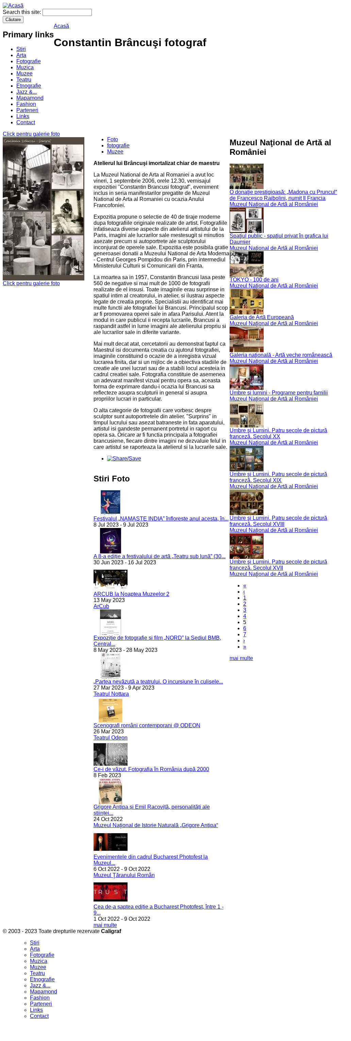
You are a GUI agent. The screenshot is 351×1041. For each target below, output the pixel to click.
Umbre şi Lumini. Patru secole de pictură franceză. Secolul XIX (278, 477)
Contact (25, 122)
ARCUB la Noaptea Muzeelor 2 (131, 594)
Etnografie (28, 86)
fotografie (118, 145)
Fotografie (28, 61)
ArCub (101, 606)
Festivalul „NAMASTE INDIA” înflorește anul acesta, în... (161, 519)
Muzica (25, 67)
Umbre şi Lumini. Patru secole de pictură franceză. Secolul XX (278, 433)
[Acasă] (13, 5)
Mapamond (30, 98)
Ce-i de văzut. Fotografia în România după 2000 (151, 769)
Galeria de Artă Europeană (262, 317)
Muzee (24, 73)
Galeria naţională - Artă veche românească (281, 355)
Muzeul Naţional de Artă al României (274, 204)
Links (22, 116)
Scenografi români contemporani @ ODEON (147, 725)
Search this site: (23, 12)
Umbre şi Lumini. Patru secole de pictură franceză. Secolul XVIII (278, 521)
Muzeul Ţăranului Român (124, 875)
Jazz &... (26, 92)
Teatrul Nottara (111, 694)
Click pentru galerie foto (31, 134)
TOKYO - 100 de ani (254, 279)
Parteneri (27, 110)
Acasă (61, 26)
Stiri (21, 49)
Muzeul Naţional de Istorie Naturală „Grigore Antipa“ (156, 825)
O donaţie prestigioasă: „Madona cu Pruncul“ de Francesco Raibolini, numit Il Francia (283, 195)
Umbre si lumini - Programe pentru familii (279, 393)
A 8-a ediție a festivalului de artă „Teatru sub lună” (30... (159, 556)
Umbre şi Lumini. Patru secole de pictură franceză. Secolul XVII (278, 565)
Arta (21, 55)
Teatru (23, 80)
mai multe (105, 925)
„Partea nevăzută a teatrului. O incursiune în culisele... (158, 681)
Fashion (26, 104)
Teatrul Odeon (111, 738)
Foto (112, 139)
